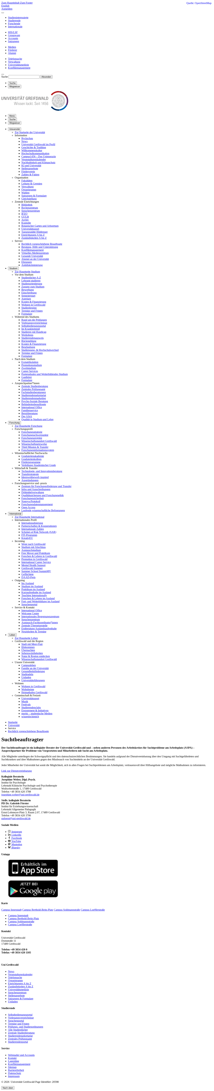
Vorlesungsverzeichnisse (34, 322)
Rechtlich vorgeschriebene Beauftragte (41, 244)
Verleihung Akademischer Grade (38, 465)
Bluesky (15, 847)
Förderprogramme (30, 462)
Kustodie (26, 222)
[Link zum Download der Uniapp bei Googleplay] (33, 896)
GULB (25, 216)
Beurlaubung (28, 347)
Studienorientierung (31, 283)
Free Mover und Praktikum (35, 553)
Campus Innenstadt (18, 915)
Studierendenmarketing (33, 398)
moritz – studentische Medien (36, 713)
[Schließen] (2, 12)
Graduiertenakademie (32, 456)
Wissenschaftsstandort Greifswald (39, 441)
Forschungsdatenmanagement (37, 504)
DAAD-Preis (28, 577)
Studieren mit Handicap (33, 331)
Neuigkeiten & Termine (33, 631)
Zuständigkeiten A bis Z (34, 237)
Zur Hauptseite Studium (27, 271)
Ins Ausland (27, 583)
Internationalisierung (32, 523)
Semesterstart (28, 295)
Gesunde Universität (32, 256)
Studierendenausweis (32, 338)
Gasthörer (26, 377)
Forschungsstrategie (31, 432)
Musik (24, 701)
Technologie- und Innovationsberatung (41, 471)
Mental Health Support (33, 565)
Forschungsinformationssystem (37, 450)
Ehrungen (26, 262)
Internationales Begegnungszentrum (40, 616)
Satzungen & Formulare (34, 195)
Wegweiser (14, 123)
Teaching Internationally (34, 595)
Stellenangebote (29, 168)
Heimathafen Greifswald (34, 692)
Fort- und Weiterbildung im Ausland (40, 601)
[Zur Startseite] (34, 109)
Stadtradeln (27, 674)
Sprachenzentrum (30, 210)
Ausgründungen (29, 480)
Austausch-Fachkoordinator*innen (39, 622)
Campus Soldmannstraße (21, 921)
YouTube (16, 841)
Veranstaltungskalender (33, 159)
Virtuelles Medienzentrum (35, 253)
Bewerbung (27, 289)
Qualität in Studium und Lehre (37, 419)
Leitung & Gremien (31, 183)
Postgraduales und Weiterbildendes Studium (44, 374)
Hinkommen (28, 647)
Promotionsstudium (31, 365)
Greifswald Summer (32, 568)
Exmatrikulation (29, 362)
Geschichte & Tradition (33, 147)
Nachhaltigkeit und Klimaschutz (38, 162)
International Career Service (36, 562)
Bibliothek (26, 204)
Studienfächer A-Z (31, 277)
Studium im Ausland (32, 586)
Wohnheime (27, 689)
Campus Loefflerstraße (20, 924)
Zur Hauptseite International (29, 517)
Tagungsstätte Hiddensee (34, 231)
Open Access (28, 507)
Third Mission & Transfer (34, 447)
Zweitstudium (28, 368)
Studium (13, 268)
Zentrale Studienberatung (34, 386)
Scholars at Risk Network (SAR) (38, 532)
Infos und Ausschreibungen (35, 489)
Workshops (27, 335)
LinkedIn (16, 834)
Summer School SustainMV (36, 571)
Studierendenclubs (31, 707)
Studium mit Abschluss (33, 547)
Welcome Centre (30, 613)
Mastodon (16, 844)
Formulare (26, 313)
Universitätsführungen (33, 680)
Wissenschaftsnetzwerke (34, 444)
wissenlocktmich (30, 716)
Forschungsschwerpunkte (34, 435)
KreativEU (27, 538)
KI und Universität (31, 165)
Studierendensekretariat (33, 395)
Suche (4, 76)
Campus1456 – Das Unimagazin (38, 156)
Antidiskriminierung (32, 265)
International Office (31, 407)
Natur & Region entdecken (35, 656)
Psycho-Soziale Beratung (34, 401)
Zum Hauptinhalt (10, 2)
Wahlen (25, 192)
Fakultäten (26, 180)
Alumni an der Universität (35, 259)
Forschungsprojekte (31, 438)
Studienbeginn (29, 307)
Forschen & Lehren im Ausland (38, 598)
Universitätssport (30, 228)
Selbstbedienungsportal (33, 325)
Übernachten (28, 650)
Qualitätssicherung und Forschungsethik (42, 495)
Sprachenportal (29, 604)
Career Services (29, 371)
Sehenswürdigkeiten (32, 653)
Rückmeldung (28, 341)
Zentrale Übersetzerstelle (34, 625)
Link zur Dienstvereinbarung (16, 770)
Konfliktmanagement (32, 250)
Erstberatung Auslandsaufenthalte (39, 628)
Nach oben (8, 1088)
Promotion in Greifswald (34, 559)
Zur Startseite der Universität (30, 132)
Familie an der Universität (35, 668)
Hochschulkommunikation (35, 153)
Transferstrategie (30, 474)
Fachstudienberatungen (33, 392)
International (15, 513)
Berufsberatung (29, 413)
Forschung (14, 422)
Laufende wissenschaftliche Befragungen (43, 510)
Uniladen (26, 677)
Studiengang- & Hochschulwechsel (40, 350)
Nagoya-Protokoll (30, 501)
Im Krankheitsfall (30, 328)
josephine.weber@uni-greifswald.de (20, 794)
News (24, 141)
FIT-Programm (29, 535)
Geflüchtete (27, 574)
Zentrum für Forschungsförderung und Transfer (46, 486)
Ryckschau (27, 138)
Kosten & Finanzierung (33, 301)
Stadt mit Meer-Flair (32, 644)
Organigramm (28, 189)
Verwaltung (27, 186)
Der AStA (26, 416)
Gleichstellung (29, 198)
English (5, 5)
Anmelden (6, 8)
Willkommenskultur (31, 150)
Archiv (25, 219)
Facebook (16, 838)
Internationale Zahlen (32, 529)
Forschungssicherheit (32, 498)
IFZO (24, 213)
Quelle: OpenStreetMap (198, 3)
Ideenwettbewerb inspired (35, 477)
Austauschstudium (31, 550)
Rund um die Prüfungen (34, 319)
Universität (14, 129)
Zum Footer (26, 2)
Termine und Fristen (32, 310)
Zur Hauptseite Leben (26, 638)
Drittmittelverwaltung (32, 492)
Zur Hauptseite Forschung (28, 426)
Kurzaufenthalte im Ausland (36, 592)
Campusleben (28, 665)
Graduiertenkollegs (31, 459)
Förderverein (28, 171)
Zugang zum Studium (32, 286)
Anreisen (26, 298)
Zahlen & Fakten (30, 174)
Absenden (46, 77)
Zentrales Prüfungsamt (33, 389)
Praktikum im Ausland (33, 589)
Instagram (16, 831)
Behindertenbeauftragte (33, 404)
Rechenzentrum (29, 207)
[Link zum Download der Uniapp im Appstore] (33, 875)
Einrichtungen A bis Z (33, 234)
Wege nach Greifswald (33, 544)
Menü (12, 116)
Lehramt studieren (30, 280)
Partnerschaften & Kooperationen (39, 526)
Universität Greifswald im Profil (38, 144)
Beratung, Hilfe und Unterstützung (39, 247)
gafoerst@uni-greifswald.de (16, 818)
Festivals (26, 704)
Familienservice (29, 410)
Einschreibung (29, 292)
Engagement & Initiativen (34, 710)
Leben (12, 635)
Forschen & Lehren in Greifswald (39, 556)
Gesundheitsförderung (33, 671)
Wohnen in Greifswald (33, 304)
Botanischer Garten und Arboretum (40, 225)
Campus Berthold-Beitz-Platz (23, 918)
